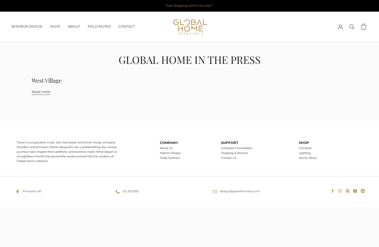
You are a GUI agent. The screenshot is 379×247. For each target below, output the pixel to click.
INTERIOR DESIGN (26, 26)
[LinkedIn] (364, 189)
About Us (166, 148)
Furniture (305, 148)
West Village (47, 80)
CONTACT (126, 26)
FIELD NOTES (99, 26)
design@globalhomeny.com (240, 191)
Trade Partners (170, 158)
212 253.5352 (130, 191)
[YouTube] (356, 189)
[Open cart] (363, 26)
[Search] (352, 26)
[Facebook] (333, 189)
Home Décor (308, 158)
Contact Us (228, 158)
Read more (41, 92)
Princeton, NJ (32, 191)
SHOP (55, 26)
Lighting (305, 153)
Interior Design (170, 153)
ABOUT (74, 26)
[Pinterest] (348, 189)
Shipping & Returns (234, 153)
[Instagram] (341, 189)
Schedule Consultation (236, 148)
